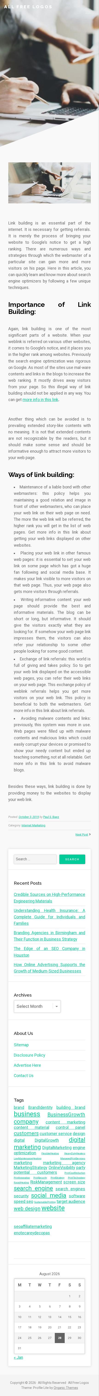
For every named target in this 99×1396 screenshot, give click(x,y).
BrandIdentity (40, 1107)
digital (19, 1140)
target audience (71, 1201)
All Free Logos (28, 6)
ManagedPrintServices (72, 1158)
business (27, 1114)
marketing (23, 1163)
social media (48, 1195)
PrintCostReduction (74, 1173)
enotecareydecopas (32, 1233)
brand (19, 1107)
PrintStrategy (57, 1177)
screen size (74, 1182)
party (80, 1167)
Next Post (82, 834)
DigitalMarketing (57, 1147)
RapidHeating (21, 1182)
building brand (70, 1107)
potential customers (35, 1172)
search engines (70, 1189)
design (79, 1133)
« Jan (18, 1357)
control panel (70, 1127)
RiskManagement (46, 1182)
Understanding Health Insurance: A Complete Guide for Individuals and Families (49, 917)
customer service (56, 1133)
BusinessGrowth (66, 1114)
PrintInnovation (22, 1177)
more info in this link (40, 399)
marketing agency (64, 1163)
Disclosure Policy (29, 1055)
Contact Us (24, 1075)
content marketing (65, 1122)
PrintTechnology (76, 1177)
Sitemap (21, 1045)
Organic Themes (66, 1388)
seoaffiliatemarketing (33, 1226)
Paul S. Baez (51, 817)
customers (26, 1133)
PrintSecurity (40, 1177)
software (77, 1196)
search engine (33, 1188)
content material (31, 1127)
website (53, 1208)
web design (27, 1208)
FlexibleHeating (50, 1153)
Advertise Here (27, 1065)
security (21, 1196)
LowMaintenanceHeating (27, 1158)
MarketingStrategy (30, 1167)
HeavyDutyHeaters (74, 1153)
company (26, 1121)
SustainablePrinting (45, 1202)
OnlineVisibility (62, 1167)
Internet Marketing (33, 825)
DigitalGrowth (47, 1140)
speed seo (23, 1201)
